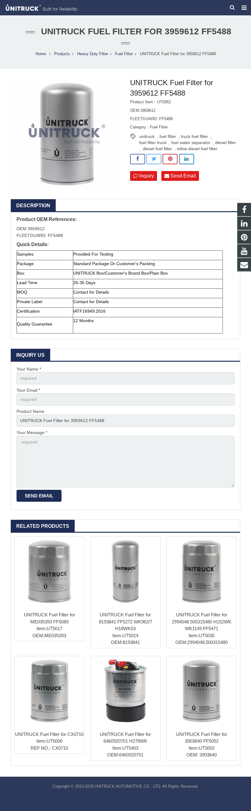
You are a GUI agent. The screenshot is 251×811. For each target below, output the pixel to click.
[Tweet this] (153, 159)
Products (62, 54)
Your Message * (32, 432)
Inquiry (146, 175)
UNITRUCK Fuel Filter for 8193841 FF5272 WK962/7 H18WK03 (125, 621)
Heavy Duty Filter (92, 54)
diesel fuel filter (157, 148)
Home (41, 54)
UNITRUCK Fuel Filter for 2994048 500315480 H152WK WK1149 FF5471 (201, 621)
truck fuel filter (194, 136)
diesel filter (225, 142)
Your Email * (28, 390)
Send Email (182, 175)
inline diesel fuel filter (197, 148)
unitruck (147, 136)
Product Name (30, 411)
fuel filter (167, 136)
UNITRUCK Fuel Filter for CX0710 (49, 734)
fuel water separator (190, 142)
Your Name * (29, 369)
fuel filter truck (153, 142)
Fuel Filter (124, 54)
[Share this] (137, 159)
